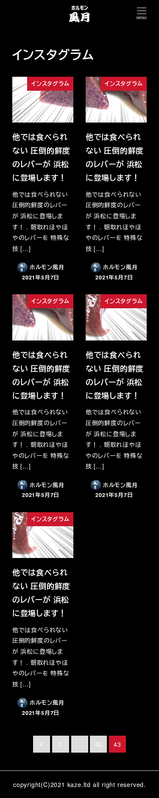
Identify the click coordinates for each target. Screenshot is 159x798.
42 (99, 744)
